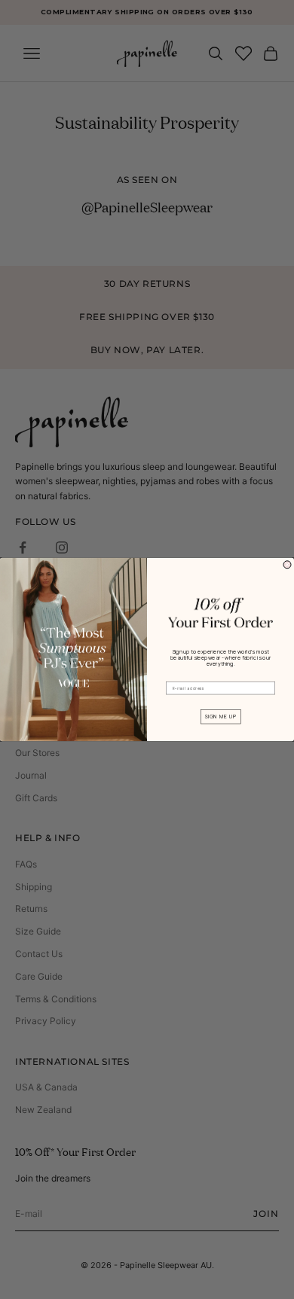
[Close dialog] (287, 565)
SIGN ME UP (220, 717)
